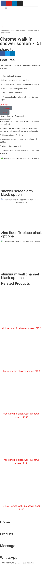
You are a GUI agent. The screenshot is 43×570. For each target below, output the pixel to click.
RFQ (1, 27)
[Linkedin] (14, 3)
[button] (2, 53)
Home (3, 30)
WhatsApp (9, 557)
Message (7, 546)
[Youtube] (9, 3)
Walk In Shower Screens (16, 30)
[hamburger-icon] (40, 17)
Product (6, 534)
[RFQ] (3, 22)
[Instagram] (20, 3)
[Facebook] (3, 3)
